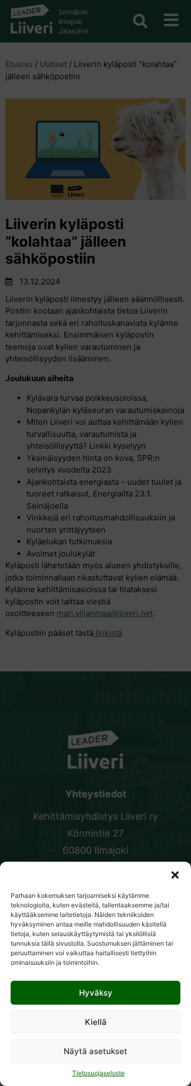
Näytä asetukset (95, 1051)
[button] (175, 875)
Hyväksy (95, 993)
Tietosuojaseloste (98, 1073)
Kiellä (96, 1022)
